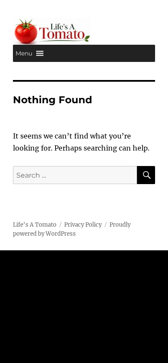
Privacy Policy (83, 224)
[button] (24, 53)
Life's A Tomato (34, 224)
